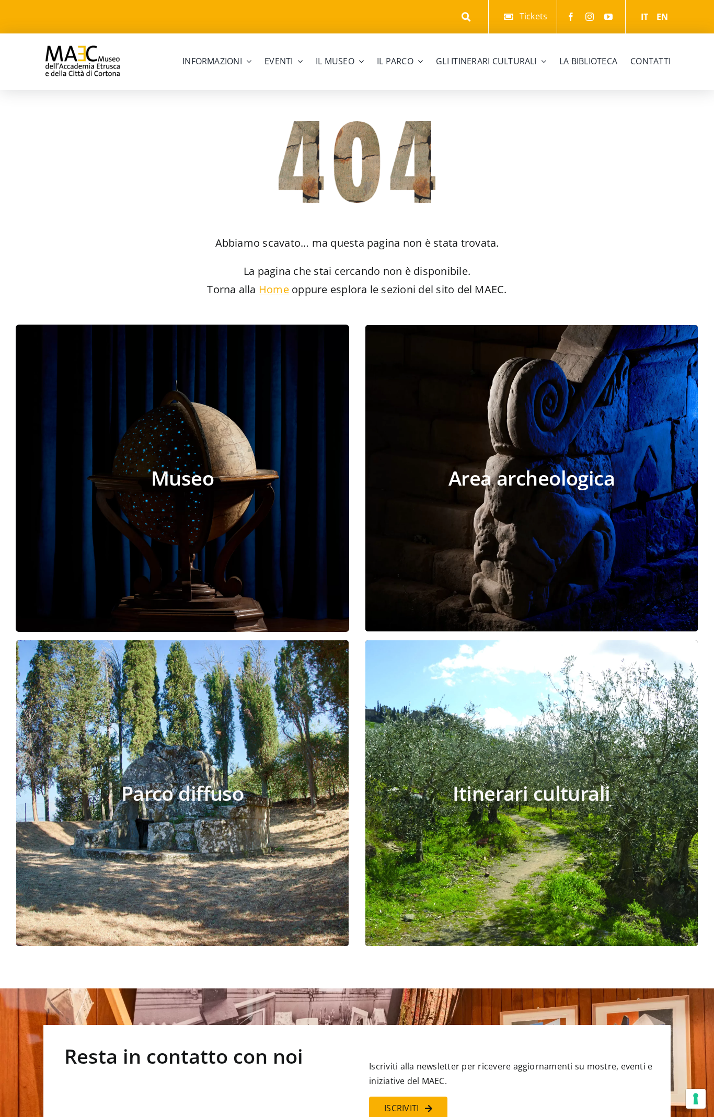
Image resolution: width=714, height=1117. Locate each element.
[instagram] (589, 17)
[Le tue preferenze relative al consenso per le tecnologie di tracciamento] (696, 1099)
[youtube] (608, 17)
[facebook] (571, 17)
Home (274, 289)
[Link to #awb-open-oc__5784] (466, 17)
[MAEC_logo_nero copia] (82, 37)
